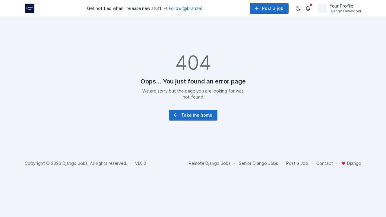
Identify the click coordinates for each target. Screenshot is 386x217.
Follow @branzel (185, 8)
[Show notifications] (308, 8)
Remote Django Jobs (210, 163)
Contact (324, 163)
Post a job (272, 8)
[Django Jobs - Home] (29, 8)
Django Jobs (75, 163)
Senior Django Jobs (258, 163)
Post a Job (297, 163)
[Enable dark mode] (298, 8)
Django (353, 163)
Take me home (196, 115)
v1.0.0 (140, 163)
